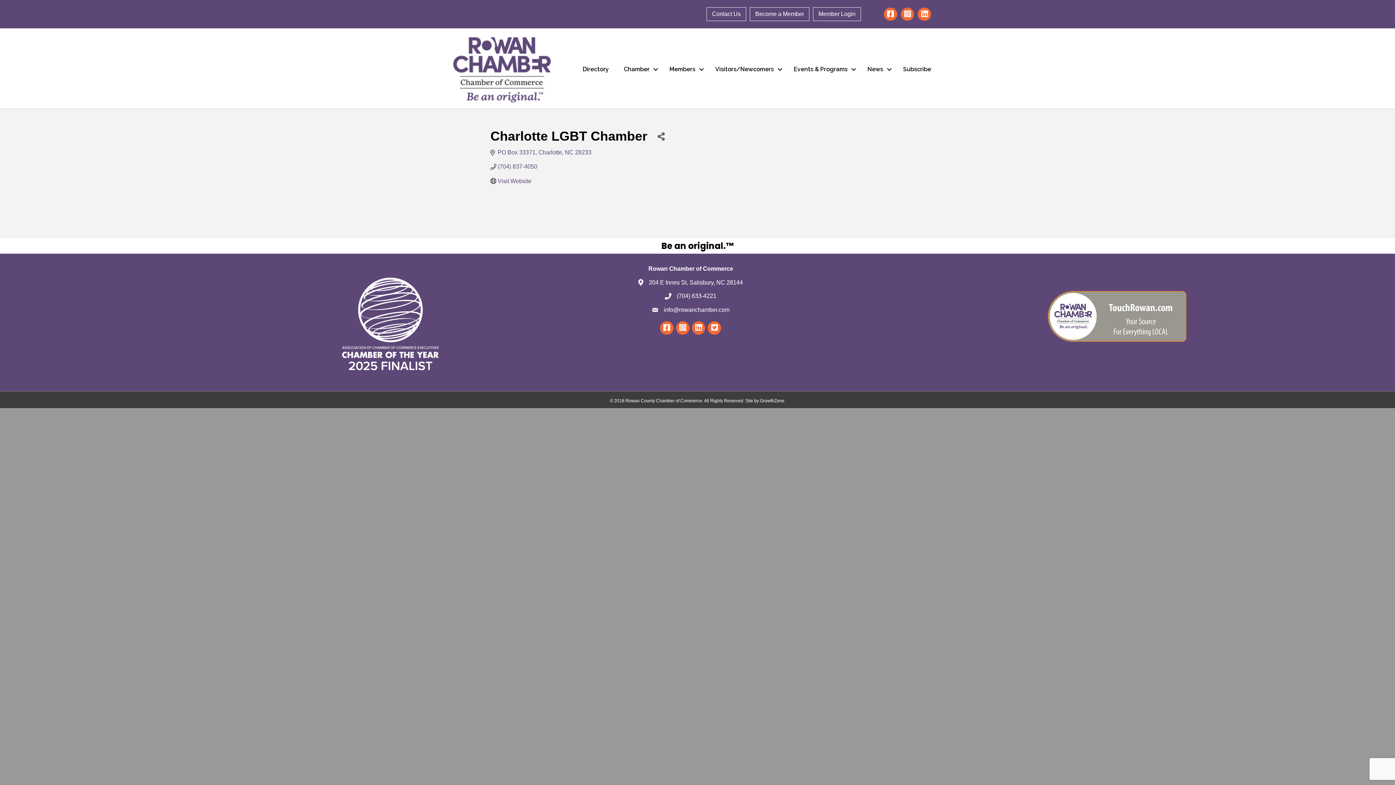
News (875, 69)
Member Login (837, 14)
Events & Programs (821, 69)
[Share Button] (661, 136)
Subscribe (917, 69)
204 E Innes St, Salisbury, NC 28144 (696, 282)
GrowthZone (772, 400)
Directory (596, 69)
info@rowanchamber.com (696, 310)
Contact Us (726, 14)
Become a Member (779, 14)
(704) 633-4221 (696, 296)
